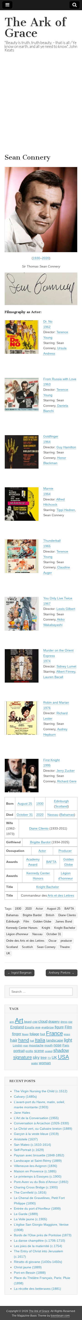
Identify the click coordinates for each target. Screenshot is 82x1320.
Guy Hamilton (66, 447)
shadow (61, 1050)
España (29, 1027)
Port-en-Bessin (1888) (30, 1272)
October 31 (25, 814)
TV (49, 1058)
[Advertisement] (41, 108)
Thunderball (52, 540)
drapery (54, 1021)
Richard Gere (67, 781)
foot (42, 1034)
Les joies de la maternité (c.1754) (38, 1246)
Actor (42, 851)
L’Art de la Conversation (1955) (36, 1118)
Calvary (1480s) (25, 1096)
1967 (47, 603)
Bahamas (67, 814)
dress (64, 1021)
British (50, 915)
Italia (40, 1040)
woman (45, 1063)
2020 (45, 258)
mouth (48, 1045)
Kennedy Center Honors (22, 928)
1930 (36, 258)
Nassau (52, 814)
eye (38, 1027)
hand (23, 1040)
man (25, 1045)
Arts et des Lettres (61, 895)
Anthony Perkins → (61, 972)
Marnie (48, 488)
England (17, 1027)
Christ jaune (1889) (28, 1267)
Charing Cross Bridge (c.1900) (36, 1187)
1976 (47, 708)
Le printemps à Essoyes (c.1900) (38, 1176)
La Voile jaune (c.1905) (30, 1219)
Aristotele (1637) (26, 1139)
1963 (47, 384)
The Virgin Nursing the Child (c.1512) (40, 1091)
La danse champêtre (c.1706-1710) (39, 1240)
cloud (42, 1021)
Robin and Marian (56, 702)
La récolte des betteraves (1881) (37, 1288)
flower (25, 1034)
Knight (46, 928)
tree (44, 1057)
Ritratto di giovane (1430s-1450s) (38, 1262)
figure (59, 1027)
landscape (54, 1040)
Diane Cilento (39, 828)
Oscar (52, 940)
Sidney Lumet (66, 666)
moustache (36, 1045)
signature (22, 1057)
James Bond (63, 921)
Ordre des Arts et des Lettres (25, 940)
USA (63, 1057)
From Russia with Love (59, 379)
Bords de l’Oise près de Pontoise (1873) (43, 1235)
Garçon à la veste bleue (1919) (36, 1134)
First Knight (51, 760)
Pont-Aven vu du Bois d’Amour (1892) (41, 1182)
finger (16, 1034)
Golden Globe (42, 921)
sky (36, 1057)
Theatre (65, 947)
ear (70, 1021)
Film (26, 921)
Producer (65, 851)
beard (27, 1021)
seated (48, 1051)
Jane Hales (22, 1112)
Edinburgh (61, 801)
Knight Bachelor (47, 887)
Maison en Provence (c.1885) (35, 1171)
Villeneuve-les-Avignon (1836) (35, 1166)
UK (8, 953)
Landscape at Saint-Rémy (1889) (38, 1160)
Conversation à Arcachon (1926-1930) (41, 1123)
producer (66, 940)
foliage (34, 1034)
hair (13, 1040)
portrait (19, 1051)
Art (19, 1020)
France (54, 1033)
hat (32, 1040)
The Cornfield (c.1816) (30, 1192)
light (68, 1040)
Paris (65, 1045)
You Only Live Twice (57, 598)
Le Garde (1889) (26, 1214)
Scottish (27, 947)
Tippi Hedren (65, 510)
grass (67, 1034)
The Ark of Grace (35, 27)
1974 (47, 661)
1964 (47, 442)
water (34, 1063)
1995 (47, 765)
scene (39, 1051)
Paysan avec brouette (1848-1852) (39, 1155)
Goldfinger (50, 436)
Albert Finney (65, 671)
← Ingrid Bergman (19, 972)
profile (29, 1051)
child (34, 1021)
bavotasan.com (60, 1315)
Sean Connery (46, 947)
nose (58, 1045)
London (17, 1045)
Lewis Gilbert (65, 609)
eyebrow (47, 1027)
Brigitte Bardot (40, 842)
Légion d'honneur (17, 934)
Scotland (61, 806)
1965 (47, 546)
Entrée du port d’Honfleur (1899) (37, 1208)
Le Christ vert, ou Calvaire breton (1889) (43, 1128)
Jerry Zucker (65, 770)
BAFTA (51, 862)
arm (12, 1021)
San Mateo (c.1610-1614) (32, 1144)
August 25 (25, 803)
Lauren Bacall (53, 677)
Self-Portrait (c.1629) (29, 1150)
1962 (47, 327)
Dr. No (47, 321)
